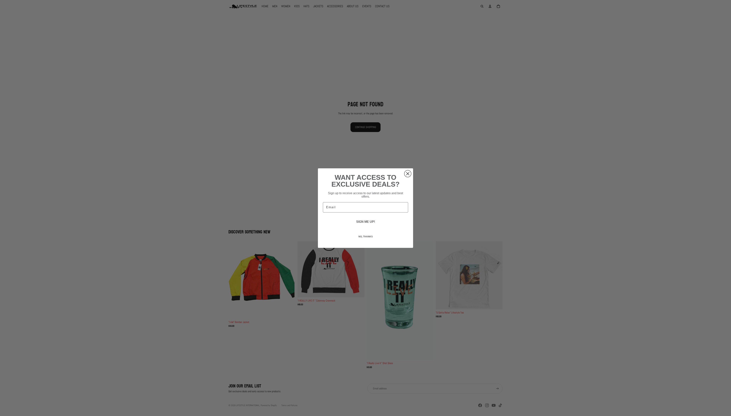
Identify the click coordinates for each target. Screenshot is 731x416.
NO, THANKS (365, 236)
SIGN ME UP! (365, 221)
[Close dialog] (407, 173)
